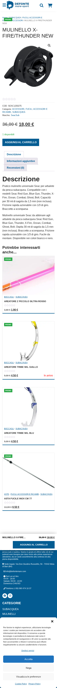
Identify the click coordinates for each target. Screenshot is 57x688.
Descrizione (14, 154)
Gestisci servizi (27, 651)
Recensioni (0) (15, 167)
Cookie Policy (21, 684)
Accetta (28, 659)
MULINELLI (9, 614)
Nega (28, 668)
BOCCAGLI (9, 297)
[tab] (14, 154)
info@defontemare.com (15, 571)
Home (5, 18)
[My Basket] (50, 6)
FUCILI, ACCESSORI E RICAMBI (25, 494)
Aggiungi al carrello (21, 142)
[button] (52, 621)
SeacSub (15, 115)
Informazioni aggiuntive (21, 161)
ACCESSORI (17, 20)
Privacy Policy (34, 684)
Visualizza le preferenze (28, 676)
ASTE (6, 494)
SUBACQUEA (15, 18)
